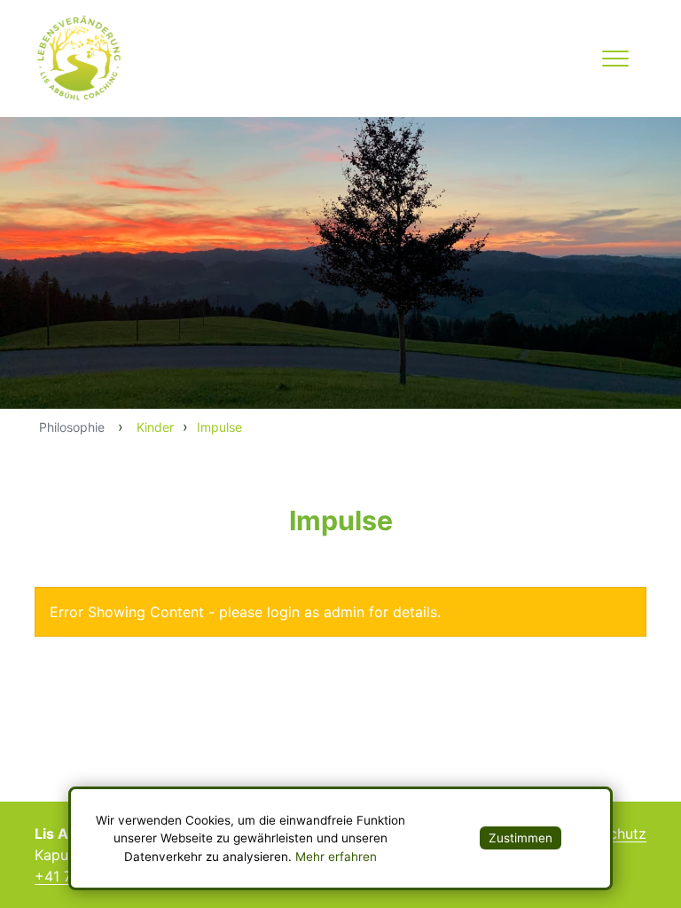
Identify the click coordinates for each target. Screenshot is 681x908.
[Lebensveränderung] (92, 58)
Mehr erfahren (336, 856)
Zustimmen (520, 838)
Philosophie (72, 426)
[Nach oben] (8, 682)
